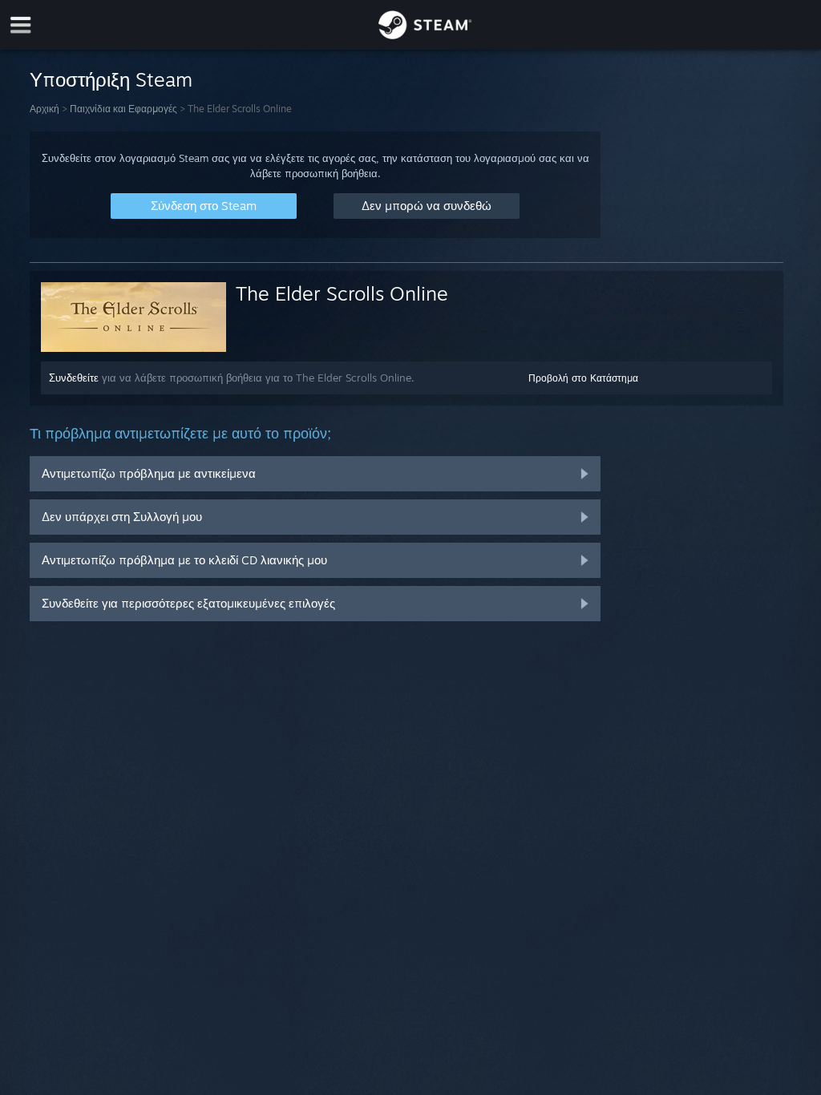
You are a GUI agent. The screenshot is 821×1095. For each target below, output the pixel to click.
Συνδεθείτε (74, 377)
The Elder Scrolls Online (342, 293)
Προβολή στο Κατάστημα (583, 378)
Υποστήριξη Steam (111, 79)
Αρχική (44, 109)
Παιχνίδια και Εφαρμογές (123, 109)
